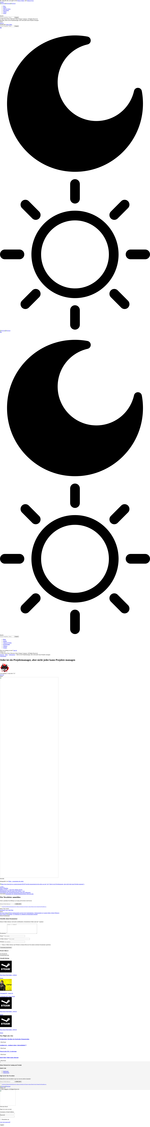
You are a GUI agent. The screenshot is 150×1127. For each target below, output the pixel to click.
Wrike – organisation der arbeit (15, 881)
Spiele (13, 996)
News (10, 996)
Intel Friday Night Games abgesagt (9, 1057)
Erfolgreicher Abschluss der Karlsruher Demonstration (14, 1039)
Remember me (5, 1119)
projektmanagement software (23, 894)
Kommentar (3, 933)
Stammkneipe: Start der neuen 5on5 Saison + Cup (12, 891)
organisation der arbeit (11, 894)
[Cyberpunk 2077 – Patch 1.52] (6, 990)
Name (2, 936)
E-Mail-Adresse (4, 939)
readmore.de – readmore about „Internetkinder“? (13, 1045)
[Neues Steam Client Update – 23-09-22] (6, 972)
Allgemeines (3, 656)
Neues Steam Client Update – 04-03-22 (8, 1029)
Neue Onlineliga (4, 888)
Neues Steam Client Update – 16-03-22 (8, 1011)
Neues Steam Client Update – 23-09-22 (8, 975)
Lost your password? (5, 1122)
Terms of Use (30, 0)
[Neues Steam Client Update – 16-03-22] (6, 1008)
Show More (9, 24)
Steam (1, 978)
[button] (2, 2)
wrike (32, 894)
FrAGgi (2, 675)
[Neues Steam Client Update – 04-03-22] (6, 1026)
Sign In (15, 650)
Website (2, 941)
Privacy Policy (20, 0)
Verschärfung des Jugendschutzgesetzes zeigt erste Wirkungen (15, 892)
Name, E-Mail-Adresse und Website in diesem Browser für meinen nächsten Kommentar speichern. (26, 944)
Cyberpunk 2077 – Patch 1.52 (6, 993)
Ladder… (2, 886)
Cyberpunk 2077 (4, 996)
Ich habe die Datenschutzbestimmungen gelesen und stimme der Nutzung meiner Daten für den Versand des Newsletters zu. (24, 906)
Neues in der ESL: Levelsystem (8, 1051)
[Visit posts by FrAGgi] (4, 672)
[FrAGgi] (7, 3)
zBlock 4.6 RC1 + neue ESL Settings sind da (11, 889)
